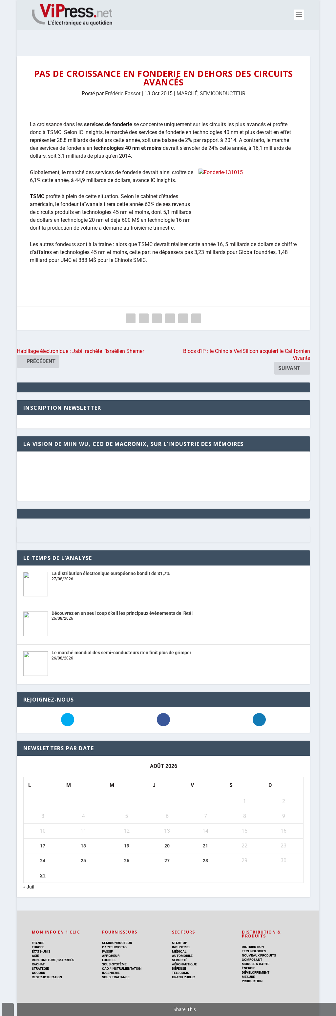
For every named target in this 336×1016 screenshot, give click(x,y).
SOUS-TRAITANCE (116, 977)
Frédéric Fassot (122, 93)
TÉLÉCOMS (180, 973)
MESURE (248, 977)
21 (205, 845)
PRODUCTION (252, 981)
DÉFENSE (179, 968)
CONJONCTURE (44, 960)
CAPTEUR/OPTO (114, 947)
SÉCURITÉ (179, 960)
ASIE (35, 956)
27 (167, 860)
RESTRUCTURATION (47, 977)
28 (205, 860)
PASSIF (107, 951)
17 (42, 845)
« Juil (28, 886)
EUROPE (38, 947)
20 (167, 845)
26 (126, 860)
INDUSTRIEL (181, 947)
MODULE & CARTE (255, 964)
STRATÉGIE (40, 968)
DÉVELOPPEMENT (255, 972)
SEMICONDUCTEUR (222, 93)
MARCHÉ (187, 93)
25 (83, 860)
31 (42, 875)
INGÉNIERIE (111, 973)
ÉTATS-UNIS (41, 951)
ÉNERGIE (248, 968)
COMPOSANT (252, 959)
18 (83, 845)
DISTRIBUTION (253, 947)
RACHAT (38, 964)
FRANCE (38, 943)
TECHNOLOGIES (254, 951)
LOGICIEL (109, 960)
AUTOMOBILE (182, 956)
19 (126, 845)
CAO (105, 968)
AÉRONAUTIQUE (184, 964)
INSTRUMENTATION (126, 968)
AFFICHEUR (110, 956)
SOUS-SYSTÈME (114, 964)
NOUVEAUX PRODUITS (259, 955)
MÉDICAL (179, 951)
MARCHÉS (66, 960)
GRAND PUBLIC (183, 977)
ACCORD (38, 973)
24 (42, 860)
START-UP (179, 943)
